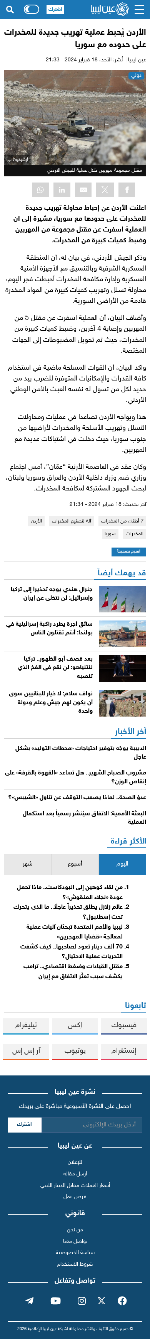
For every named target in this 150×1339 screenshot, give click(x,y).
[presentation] (122, 864)
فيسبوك (124, 1025)
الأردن (36, 521)
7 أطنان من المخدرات (122, 521)
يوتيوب (75, 1051)
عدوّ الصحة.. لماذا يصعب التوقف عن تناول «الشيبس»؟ (77, 797)
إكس (75, 1025)
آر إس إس (26, 1051)
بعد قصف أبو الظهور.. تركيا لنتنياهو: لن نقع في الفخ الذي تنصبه (55, 668)
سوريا (110, 534)
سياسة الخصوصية (75, 1252)
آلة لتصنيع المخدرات (71, 521)
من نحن (75, 1230)
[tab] (122, 864)
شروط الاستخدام (75, 1264)
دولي (136, 75)
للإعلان (75, 1162)
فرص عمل (75, 1197)
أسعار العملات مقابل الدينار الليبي (75, 1185)
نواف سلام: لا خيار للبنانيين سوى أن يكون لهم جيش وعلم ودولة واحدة (51, 702)
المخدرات (134, 534)
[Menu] (139, 9)
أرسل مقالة (75, 1174)
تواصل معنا (75, 1241)
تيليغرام (26, 1025)
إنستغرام (124, 1051)
